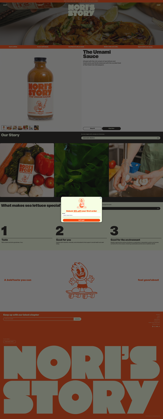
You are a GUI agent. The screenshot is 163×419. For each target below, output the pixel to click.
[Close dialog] (101, 198)
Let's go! (82, 220)
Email (63, 213)
